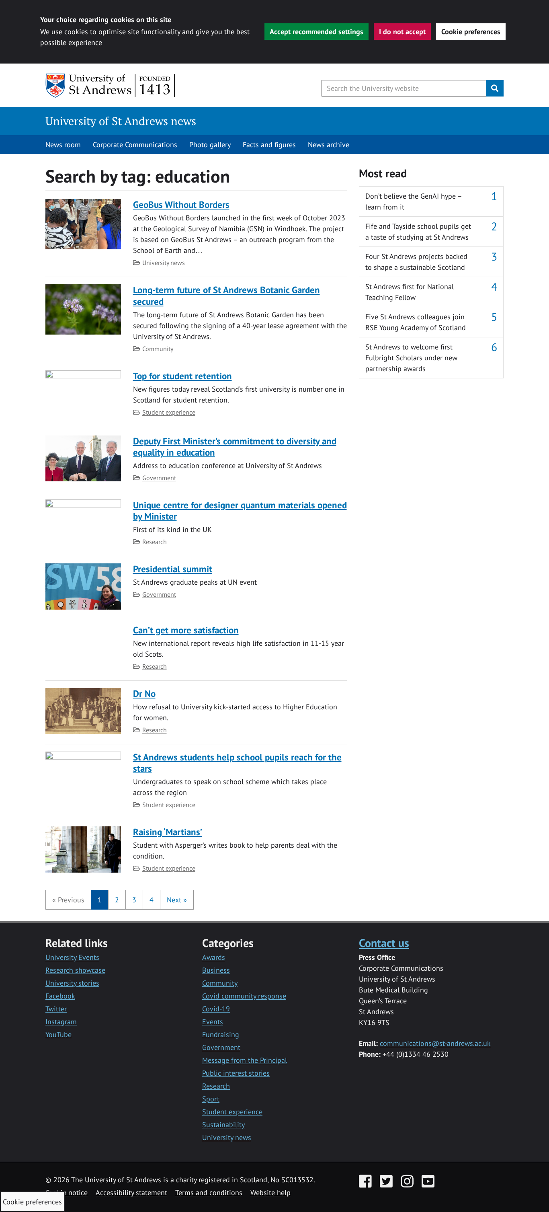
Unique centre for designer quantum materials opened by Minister (240, 510)
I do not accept (402, 31)
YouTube (58, 1034)
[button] (68, 900)
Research (154, 542)
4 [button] (152, 899)
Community (157, 349)
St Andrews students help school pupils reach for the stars (237, 762)
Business (216, 970)
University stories (72, 983)
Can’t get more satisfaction (186, 630)
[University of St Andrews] (110, 86)
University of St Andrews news (120, 120)
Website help (270, 1192)
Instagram (61, 1021)
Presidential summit (172, 569)
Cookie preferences (470, 31)
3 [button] (134, 899)
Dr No (144, 693)
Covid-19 (216, 1008)
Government (159, 478)
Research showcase (75, 970)
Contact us (384, 942)
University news (163, 263)
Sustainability (223, 1124)
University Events (72, 957)
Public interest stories (236, 1073)
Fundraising (220, 1034)
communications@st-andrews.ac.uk (435, 1043)
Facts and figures (269, 144)
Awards (213, 957)
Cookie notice (66, 1192)
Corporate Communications (135, 144)
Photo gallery (210, 144)
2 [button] (117, 899)
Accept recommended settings (316, 31)
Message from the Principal (244, 1060)
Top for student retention (182, 376)
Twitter (56, 1008)
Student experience (168, 412)
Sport (210, 1098)
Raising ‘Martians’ (167, 832)
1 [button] (100, 899)
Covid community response (244, 995)
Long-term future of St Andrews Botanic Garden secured (226, 295)
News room (63, 144)
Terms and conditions (208, 1192)
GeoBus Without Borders (181, 204)
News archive (328, 144)
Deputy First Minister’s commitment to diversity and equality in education (234, 446)
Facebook (60, 995)
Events (212, 1021)
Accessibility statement (131, 1192)
